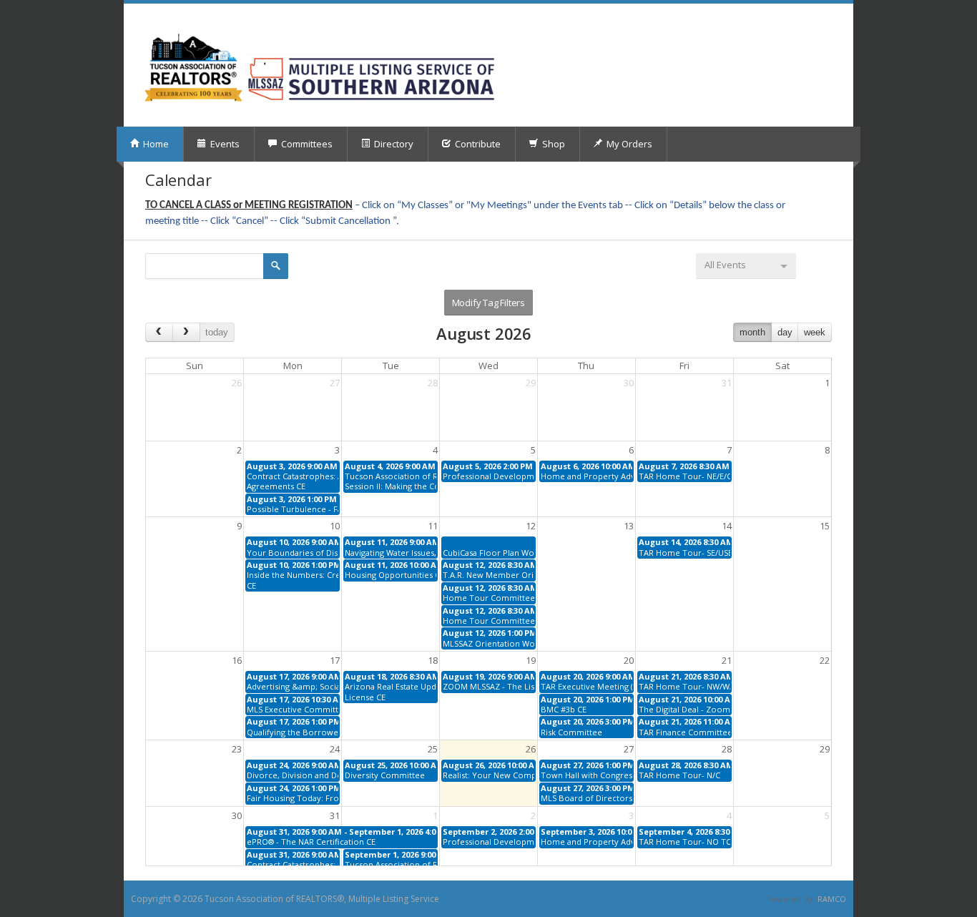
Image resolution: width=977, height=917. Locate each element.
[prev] (159, 332)
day (784, 332)
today (216, 332)
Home (155, 143)
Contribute (477, 143)
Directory (392, 143)
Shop (552, 143)
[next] (186, 332)
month (752, 332)
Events (224, 143)
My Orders (628, 143)
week (814, 332)
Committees (306, 143)
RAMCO (832, 898)
